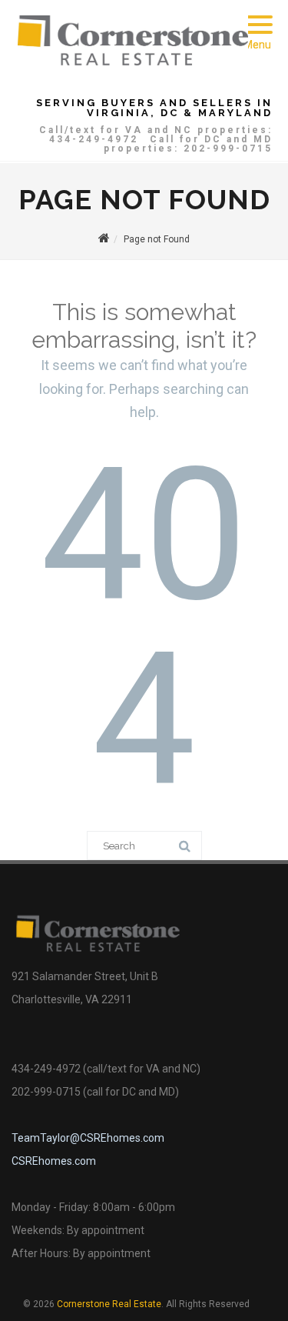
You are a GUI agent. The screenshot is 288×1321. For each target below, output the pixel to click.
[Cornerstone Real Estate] (133, 61)
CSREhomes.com (54, 1161)
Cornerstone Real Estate (109, 1304)
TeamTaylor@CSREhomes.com (88, 1138)
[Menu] (257, 15)
